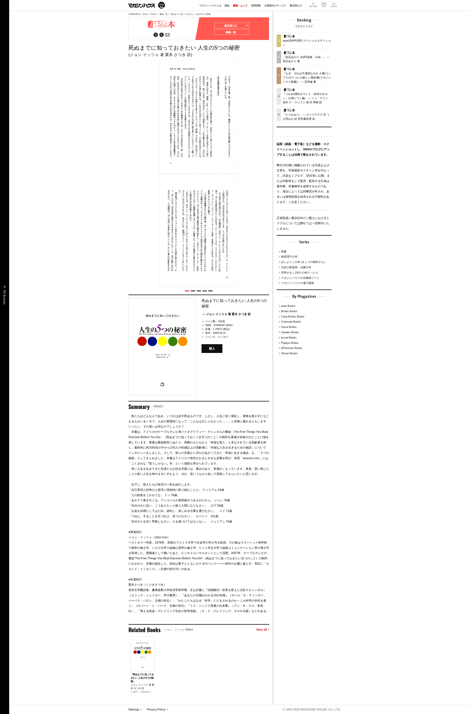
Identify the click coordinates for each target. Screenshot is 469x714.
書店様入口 (296, 5)
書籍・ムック (240, 5)
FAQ (324, 3)
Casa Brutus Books (292, 316)
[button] (187, 291)
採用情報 (256, 5)
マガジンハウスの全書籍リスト (300, 277)
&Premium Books (291, 347)
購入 (212, 348)
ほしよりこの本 (303, 261)
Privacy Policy (156, 709)
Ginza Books (289, 326)
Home (145, 14)
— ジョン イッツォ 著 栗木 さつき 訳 (226, 314)
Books (154, 14)
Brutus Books (289, 311)
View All (261, 629)
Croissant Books (291, 321)
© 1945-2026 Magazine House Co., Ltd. (312, 709)
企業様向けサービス (275, 5)
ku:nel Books (289, 337)
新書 (284, 251)
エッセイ (223, 336)
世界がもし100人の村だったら (299, 272)
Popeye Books (290, 342)
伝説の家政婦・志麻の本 (296, 267)
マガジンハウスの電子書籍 (297, 283)
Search (334, 3)
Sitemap (133, 709)
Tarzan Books (289, 353)
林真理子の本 (289, 256)
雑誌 (227, 5)
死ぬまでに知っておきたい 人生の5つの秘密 (191, 14)
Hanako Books (290, 332)
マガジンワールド (146, 5)
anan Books (288, 305)
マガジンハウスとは (210, 5)
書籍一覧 (164, 14)
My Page (313, 3)
